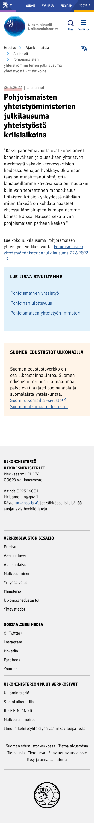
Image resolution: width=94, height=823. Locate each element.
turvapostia (24, 502)
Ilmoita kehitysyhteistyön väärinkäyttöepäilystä (44, 728)
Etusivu (10, 47)
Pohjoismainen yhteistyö (34, 293)
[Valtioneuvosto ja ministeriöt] (8, 6)
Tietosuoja (16, 752)
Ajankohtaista (37, 47)
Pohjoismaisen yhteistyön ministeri (45, 313)
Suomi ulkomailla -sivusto (36, 400)
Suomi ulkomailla (19, 701)
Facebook (12, 659)
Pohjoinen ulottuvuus (31, 303)
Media (83, 5)
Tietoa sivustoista (73, 745)
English (66, 6)
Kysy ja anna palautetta (47, 759)
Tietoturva (36, 752)
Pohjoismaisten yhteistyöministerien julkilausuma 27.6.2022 (46, 249)
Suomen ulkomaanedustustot (39, 407)
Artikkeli (20, 53)
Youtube (11, 668)
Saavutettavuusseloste (67, 752)
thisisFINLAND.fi (18, 710)
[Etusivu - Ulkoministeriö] (32, 26)
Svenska (48, 6)
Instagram (13, 642)
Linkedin (11, 650)
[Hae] (71, 23)
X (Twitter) (13, 633)
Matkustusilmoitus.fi (21, 719)
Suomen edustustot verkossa (30, 745)
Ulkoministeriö (16, 692)
